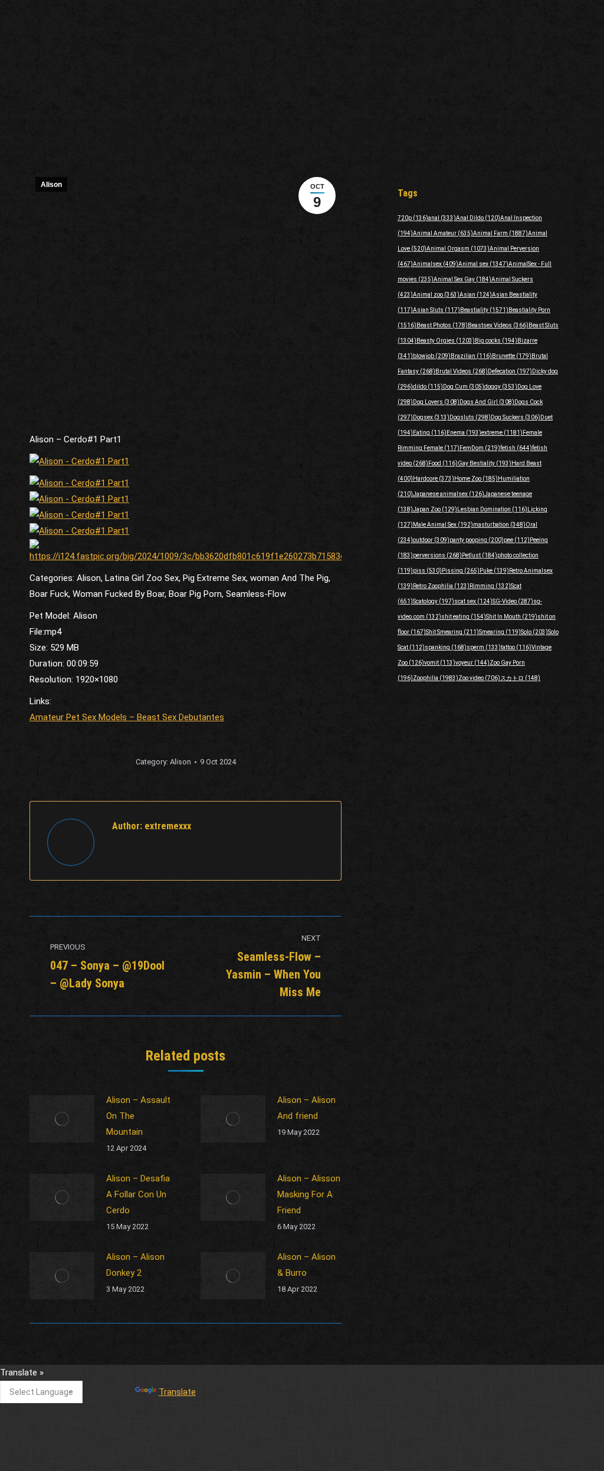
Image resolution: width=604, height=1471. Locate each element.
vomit (439, 662)
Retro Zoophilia (441, 586)
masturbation (499, 524)
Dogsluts (470, 417)
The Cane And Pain (257, 1378)
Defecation (510, 371)
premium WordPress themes (247, 1453)
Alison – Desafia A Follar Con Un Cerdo (138, 1194)
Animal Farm (500, 233)
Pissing (461, 570)
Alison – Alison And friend (306, 1108)
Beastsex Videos (498, 325)
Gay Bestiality (484, 463)
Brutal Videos (461, 371)
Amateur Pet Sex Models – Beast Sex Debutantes (126, 717)
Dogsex (431, 417)
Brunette (511, 356)
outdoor (431, 540)
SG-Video (513, 601)
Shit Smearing (452, 632)
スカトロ (520, 678)
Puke (494, 570)
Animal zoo (436, 294)
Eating (430, 432)
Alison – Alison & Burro (306, 1265)
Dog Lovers (436, 402)
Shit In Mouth (511, 616)
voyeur (472, 662)
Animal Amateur (443, 233)
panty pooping (476, 540)
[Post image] (61, 1118)
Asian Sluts (436, 310)
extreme (502, 432)
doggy (500, 386)
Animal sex (483, 264)
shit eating (463, 616)
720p (413, 218)
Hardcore (433, 478)
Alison (51, 184)
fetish (516, 448)
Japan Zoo (435, 509)
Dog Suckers (515, 417)
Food (443, 463)
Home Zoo (476, 478)
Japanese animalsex (448, 494)
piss (427, 570)
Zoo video (479, 678)
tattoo (516, 647)
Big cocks (496, 340)
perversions (437, 555)
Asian (475, 294)
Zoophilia (435, 678)
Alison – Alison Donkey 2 (135, 1265)
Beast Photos (442, 325)
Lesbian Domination (492, 509)
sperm (484, 647)
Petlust (479, 555)
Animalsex (435, 264)
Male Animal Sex (443, 524)
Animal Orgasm (458, 248)
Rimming (490, 586)
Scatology (433, 601)
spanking (446, 647)
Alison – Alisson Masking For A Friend (308, 1194)
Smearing (500, 632)
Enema (464, 432)
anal (442, 218)
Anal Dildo (478, 218)
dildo (428, 386)
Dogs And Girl (486, 402)
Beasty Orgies (445, 340)
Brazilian (471, 356)
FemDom (479, 448)
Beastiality (484, 310)
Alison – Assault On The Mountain (138, 1116)
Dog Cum (463, 386)
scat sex (473, 601)
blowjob (432, 356)
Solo (534, 632)
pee (517, 540)
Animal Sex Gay (462, 279)
